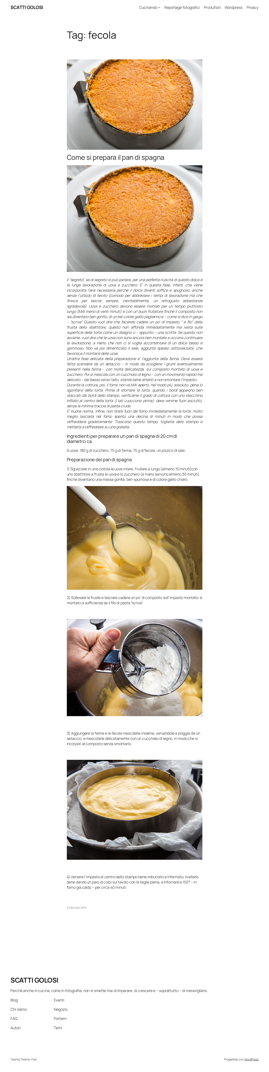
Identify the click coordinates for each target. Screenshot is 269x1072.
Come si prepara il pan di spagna (116, 157)
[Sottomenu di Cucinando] (159, 7)
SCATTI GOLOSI (27, 7)
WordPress (251, 1059)
